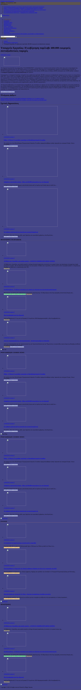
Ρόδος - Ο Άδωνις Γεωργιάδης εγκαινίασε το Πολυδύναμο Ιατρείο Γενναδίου (23, 8)
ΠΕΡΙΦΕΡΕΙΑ (7, 25)
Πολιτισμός (7, 32)
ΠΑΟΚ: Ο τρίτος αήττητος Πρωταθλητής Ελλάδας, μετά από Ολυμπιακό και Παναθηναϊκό (23, 100)
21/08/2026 (7, 229)
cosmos (8, 54)
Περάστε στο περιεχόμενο (7, 1)
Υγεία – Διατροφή (8, 26)
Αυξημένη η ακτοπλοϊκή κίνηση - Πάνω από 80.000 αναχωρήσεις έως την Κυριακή (25, 9)
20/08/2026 (7, 258)
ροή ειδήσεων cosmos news (8, 91)
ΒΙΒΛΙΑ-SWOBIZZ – (9, 31)
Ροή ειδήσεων (7, 19)
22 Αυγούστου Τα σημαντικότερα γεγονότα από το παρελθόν (19, 11)
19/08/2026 (7, 312)
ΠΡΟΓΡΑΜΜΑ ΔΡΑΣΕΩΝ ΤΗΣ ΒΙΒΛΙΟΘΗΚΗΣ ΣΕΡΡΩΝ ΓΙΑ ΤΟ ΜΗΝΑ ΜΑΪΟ (22, 98)
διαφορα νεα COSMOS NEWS (12, 547)
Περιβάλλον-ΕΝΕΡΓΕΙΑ (10, 28)
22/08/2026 (7, 137)
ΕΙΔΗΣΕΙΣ (6, 21)
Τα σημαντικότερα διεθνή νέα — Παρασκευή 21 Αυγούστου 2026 (20, 12)
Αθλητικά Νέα (7, 29)
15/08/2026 (7, 337)
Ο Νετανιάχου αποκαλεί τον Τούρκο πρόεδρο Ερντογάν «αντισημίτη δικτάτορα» (24, 7)
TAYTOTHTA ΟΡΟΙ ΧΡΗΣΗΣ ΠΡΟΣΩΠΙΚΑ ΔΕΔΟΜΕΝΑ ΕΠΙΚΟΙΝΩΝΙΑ (24, 34)
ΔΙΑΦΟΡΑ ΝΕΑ (8, 22)
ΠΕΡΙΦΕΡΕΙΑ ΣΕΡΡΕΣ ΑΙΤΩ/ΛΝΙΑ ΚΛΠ (15, 294)
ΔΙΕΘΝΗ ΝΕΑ (8, 24)
